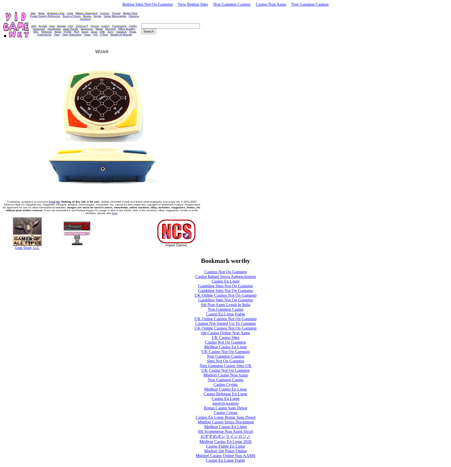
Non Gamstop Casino (226, 309)
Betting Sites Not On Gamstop (147, 4)
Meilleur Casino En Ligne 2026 (225, 441)
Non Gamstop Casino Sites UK (226, 365)
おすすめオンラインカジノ (225, 436)
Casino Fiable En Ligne (225, 446)
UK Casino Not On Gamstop (225, 351)
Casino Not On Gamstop (225, 342)
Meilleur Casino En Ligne (225, 347)
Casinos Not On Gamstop (225, 272)
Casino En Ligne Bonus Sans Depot (226, 417)
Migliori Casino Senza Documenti (226, 422)
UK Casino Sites (225, 337)
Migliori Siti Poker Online (225, 451)
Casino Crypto (225, 384)
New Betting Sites (193, 4)
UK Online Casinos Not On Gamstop (225, 295)
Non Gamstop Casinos (232, 4)
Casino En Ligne (226, 281)
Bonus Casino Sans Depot (225, 408)
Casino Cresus (226, 412)
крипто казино (225, 403)
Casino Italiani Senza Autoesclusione (225, 276)
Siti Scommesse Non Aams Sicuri (225, 431)
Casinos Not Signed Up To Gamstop (225, 323)
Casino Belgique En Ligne (225, 394)
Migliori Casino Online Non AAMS (225, 455)
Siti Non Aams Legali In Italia (225, 304)
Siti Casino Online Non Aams (225, 333)
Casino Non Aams (271, 4)
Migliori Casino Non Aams (225, 375)
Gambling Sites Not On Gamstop (225, 286)
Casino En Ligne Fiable (225, 314)
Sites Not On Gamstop (225, 361)
